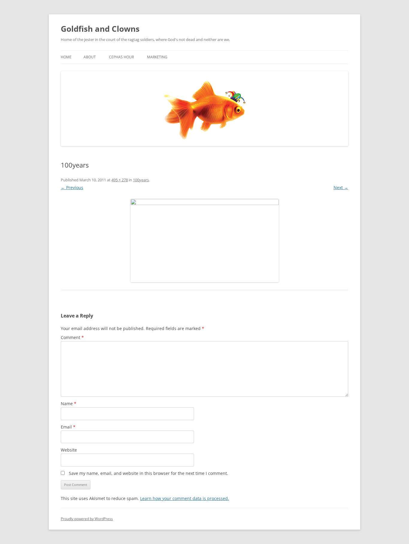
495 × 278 (119, 180)
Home (66, 57)
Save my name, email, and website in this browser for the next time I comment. (148, 473)
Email (68, 427)
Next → (341, 187)
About (90, 57)
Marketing (157, 57)
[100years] (204, 240)
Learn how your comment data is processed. (184, 498)
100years (141, 180)
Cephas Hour (121, 57)
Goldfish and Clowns (100, 28)
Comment (72, 337)
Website (69, 450)
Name (68, 403)
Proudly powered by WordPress (87, 518)
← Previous (72, 187)
